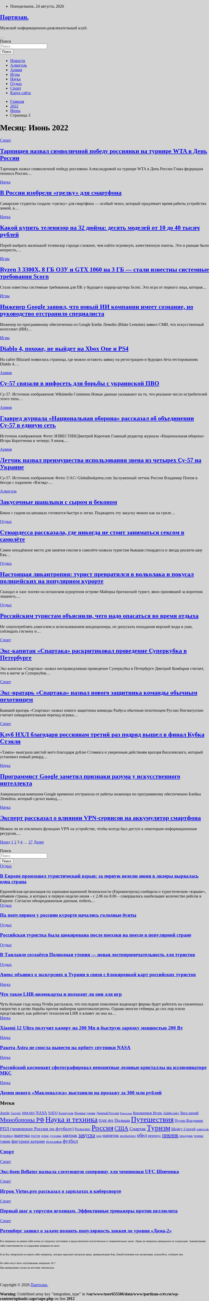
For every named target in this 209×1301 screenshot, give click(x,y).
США (121, 1128)
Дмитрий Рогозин (107, 1113)
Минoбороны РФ (22, 1119)
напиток (110, 1135)
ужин (5, 1141)
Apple (5, 1113)
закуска (86, 1135)
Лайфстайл (171, 1113)
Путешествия (152, 1119)
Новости (17, 60)
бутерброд (6, 1136)
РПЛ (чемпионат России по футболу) (37, 1128)
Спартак (137, 1128)
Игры (15, 74)
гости (35, 1136)
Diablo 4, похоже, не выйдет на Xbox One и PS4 (64, 348)
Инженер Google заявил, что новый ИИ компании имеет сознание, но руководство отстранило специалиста (96, 310)
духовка (55, 1136)
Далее (39, 842)
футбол (70, 1141)
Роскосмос (82, 1129)
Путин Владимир (189, 1120)
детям (45, 1136)
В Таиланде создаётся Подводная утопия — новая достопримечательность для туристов (97, 954)
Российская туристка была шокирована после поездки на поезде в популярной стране (95, 935)
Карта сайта (20, 93)
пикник (170, 1135)
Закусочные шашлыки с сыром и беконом (58, 502)
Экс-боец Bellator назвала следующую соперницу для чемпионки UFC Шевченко (89, 1171)
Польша (122, 1120)
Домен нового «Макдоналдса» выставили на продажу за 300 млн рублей (81, 1092)
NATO (53, 1113)
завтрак (69, 1135)
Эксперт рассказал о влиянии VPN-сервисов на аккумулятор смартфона (100, 818)
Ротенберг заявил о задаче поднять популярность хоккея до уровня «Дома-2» (86, 1230)
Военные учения (84, 1113)
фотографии (54, 1142)
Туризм (158, 1128)
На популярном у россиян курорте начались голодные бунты (68, 915)
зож (98, 1136)
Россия (102, 1128)
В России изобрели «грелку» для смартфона (61, 192)
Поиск (5, 41)
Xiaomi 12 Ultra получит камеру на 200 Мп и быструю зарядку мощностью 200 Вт (91, 1027)
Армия (16, 70)
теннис (199, 1136)
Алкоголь (18, 65)
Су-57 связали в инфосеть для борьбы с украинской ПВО (79, 383)
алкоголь (203, 1129)
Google (16, 1113)
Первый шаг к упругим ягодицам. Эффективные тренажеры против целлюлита (89, 1210)
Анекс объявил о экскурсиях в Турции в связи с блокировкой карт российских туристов (98, 974)
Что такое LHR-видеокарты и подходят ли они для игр (61, 994)
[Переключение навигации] (2, 38)
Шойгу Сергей (183, 1129)
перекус (154, 1136)
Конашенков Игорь (147, 1113)
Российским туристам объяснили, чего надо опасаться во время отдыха (99, 615)
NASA (41, 1113)
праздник (186, 1136)
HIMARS (28, 1113)
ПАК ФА (106, 1120)
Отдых (16, 83)
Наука (15, 79)
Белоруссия (66, 1113)
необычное (128, 1136)
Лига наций (189, 1113)
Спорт (15, 88)
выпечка (22, 1135)
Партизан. (14, 17)
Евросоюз (126, 1113)
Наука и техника (71, 1119)
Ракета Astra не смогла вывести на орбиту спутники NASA (65, 1047)
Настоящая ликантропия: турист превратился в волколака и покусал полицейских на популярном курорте (97, 577)
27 (31, 842)
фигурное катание (28, 1141)
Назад (5, 842)
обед (142, 1135)
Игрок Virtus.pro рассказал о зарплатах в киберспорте (60, 1191)
